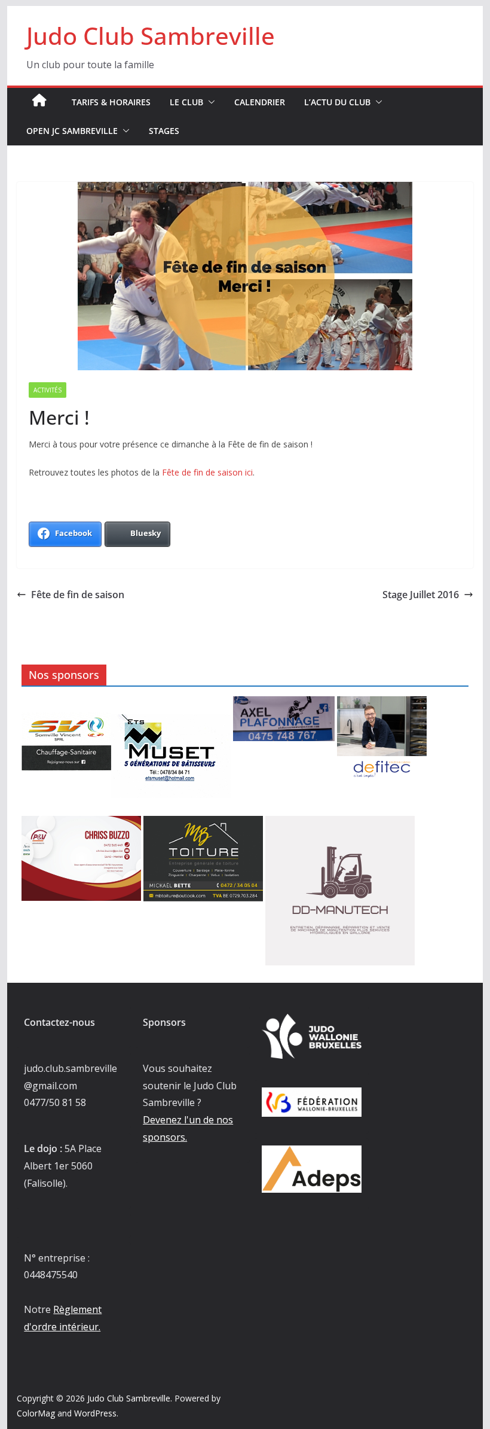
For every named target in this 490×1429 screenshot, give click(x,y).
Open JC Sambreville (72, 130)
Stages (164, 130)
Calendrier (259, 102)
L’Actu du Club (337, 102)
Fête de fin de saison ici (207, 472)
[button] (209, 102)
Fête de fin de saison (77, 594)
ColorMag (36, 1413)
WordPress (95, 1413)
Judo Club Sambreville (150, 35)
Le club (186, 102)
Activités (47, 390)
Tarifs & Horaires (111, 102)
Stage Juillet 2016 (420, 594)
